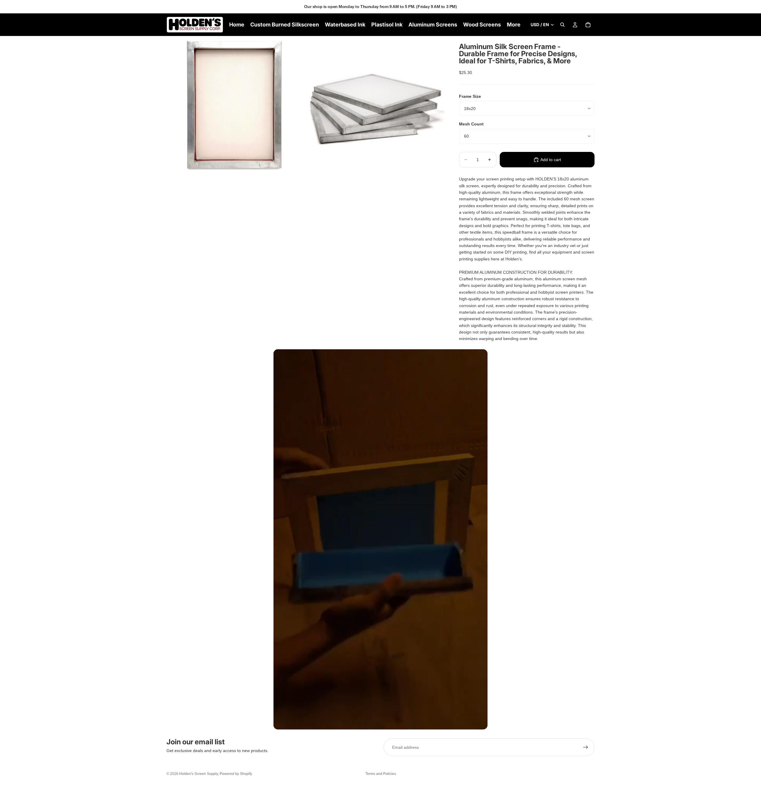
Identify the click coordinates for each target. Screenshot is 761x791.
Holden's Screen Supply (198, 774)
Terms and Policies (380, 774)
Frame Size (470, 96)
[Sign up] (585, 747)
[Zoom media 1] (235, 105)
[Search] (562, 24)
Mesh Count (471, 124)
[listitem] (513, 25)
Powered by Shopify (236, 774)
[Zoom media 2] (375, 105)
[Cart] (588, 24)
